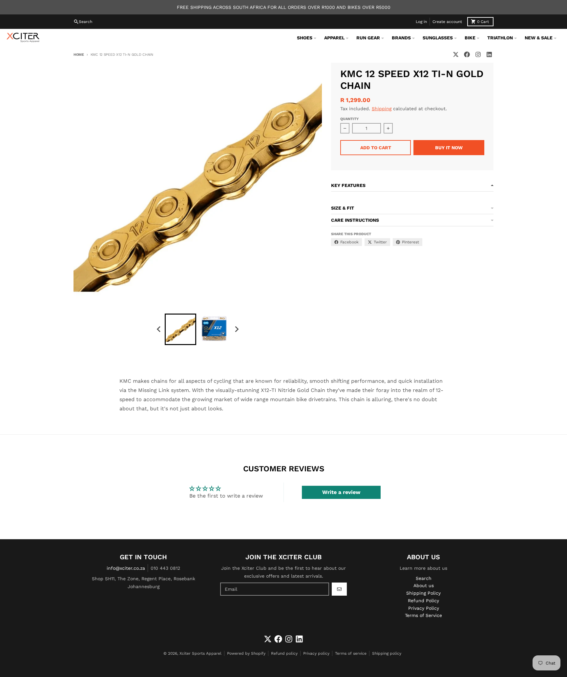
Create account (447, 21)
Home (79, 54)
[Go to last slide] (158, 329)
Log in (421, 21)
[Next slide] (236, 329)
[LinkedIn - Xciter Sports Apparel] (489, 54)
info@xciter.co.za (126, 568)
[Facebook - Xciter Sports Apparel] (467, 54)
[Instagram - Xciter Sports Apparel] (478, 54)
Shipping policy (386, 653)
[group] (180, 329)
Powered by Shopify (246, 653)
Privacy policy (316, 653)
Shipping (381, 108)
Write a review (341, 492)
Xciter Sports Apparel (200, 653)
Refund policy (284, 653)
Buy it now (449, 147)
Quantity (349, 119)
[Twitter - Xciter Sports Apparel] (456, 54)
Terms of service (351, 653)
